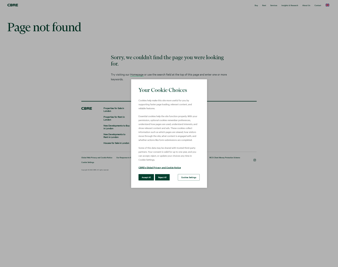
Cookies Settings (188, 177)
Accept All (146, 177)
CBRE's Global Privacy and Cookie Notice (160, 167)
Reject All (162, 177)
